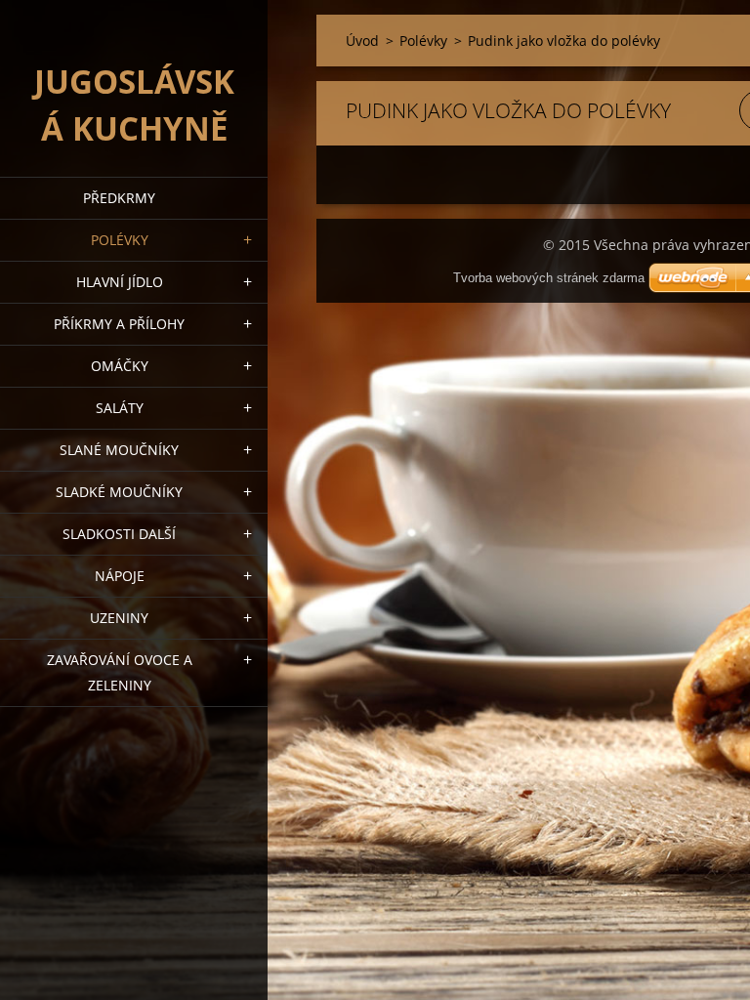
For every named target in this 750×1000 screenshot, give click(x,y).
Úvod (362, 40)
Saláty (120, 407)
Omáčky (119, 365)
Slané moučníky (119, 449)
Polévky (119, 239)
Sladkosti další (119, 533)
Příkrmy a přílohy (119, 323)
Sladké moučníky (119, 491)
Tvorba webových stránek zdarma (549, 278)
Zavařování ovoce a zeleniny (119, 672)
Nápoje (120, 575)
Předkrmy (119, 197)
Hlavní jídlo (119, 281)
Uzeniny (119, 617)
